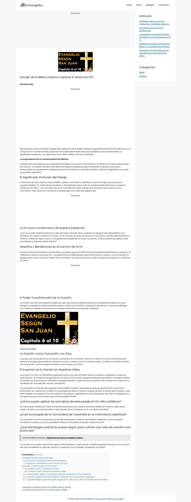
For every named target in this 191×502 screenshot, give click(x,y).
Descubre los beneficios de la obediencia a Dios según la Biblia (154, 53)
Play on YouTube (28, 348)
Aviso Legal (100, 499)
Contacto (164, 4)
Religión (150, 4)
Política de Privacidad (84, 499)
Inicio (129, 4)
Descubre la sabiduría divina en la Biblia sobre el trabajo (47, 487)
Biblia (139, 4)
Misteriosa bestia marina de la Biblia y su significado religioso (154, 45)
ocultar (38, 455)
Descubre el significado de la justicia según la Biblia (45, 490)
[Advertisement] (75, 30)
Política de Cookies (115, 499)
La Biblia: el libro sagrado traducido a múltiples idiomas (154, 22)
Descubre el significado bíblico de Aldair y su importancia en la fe (155, 37)
